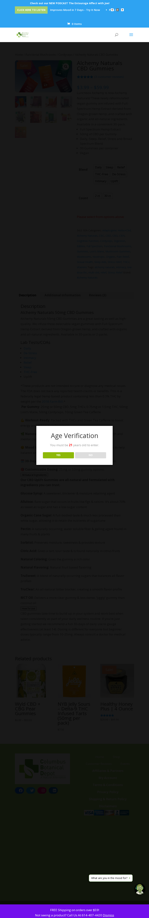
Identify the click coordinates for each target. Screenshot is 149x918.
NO (91, 455)
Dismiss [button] (108, 915)
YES (58, 455)
